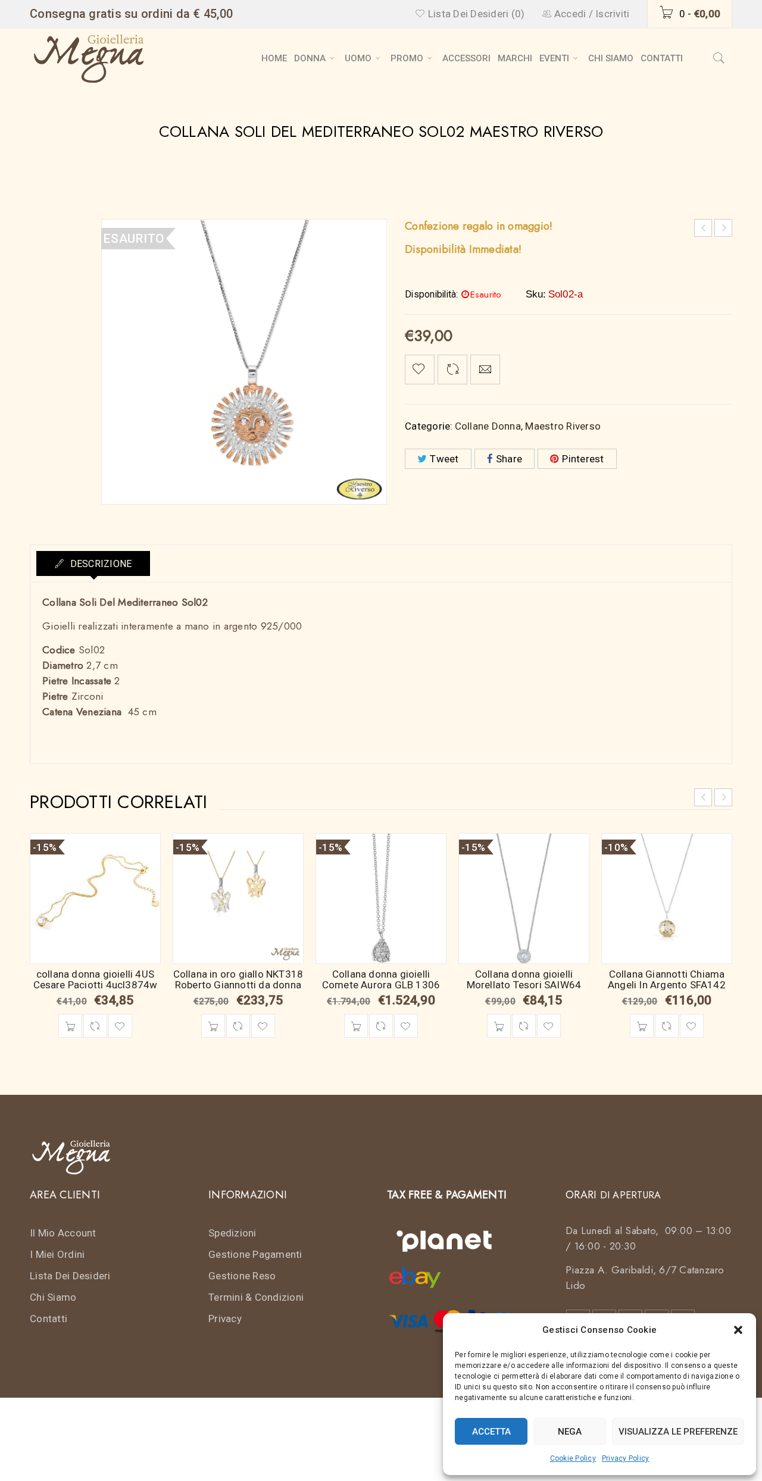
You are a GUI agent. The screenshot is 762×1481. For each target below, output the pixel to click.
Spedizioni (232, 1233)
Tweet (444, 459)
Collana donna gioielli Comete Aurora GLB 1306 (381, 979)
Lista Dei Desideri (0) (475, 14)
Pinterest (583, 459)
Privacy (225, 1319)
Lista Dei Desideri (70, 1276)
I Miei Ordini (57, 1254)
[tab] (93, 563)
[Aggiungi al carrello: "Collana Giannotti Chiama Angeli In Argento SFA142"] (642, 1026)
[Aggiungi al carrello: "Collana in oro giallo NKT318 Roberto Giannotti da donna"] (213, 1026)
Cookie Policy (573, 1458)
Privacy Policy (625, 1458)
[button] (738, 1330)
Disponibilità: (431, 294)
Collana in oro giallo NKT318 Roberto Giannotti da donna (238, 979)
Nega (570, 1431)
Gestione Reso (242, 1276)
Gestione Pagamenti (255, 1254)
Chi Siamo (53, 1297)
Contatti (48, 1319)
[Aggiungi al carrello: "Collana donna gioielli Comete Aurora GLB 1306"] (356, 1026)
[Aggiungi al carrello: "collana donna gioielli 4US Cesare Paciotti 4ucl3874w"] (70, 1026)
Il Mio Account (63, 1233)
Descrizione (99, 563)
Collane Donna (488, 426)
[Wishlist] (420, 369)
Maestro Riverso (563, 426)
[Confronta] (95, 1026)
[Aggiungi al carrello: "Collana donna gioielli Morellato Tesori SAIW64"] (499, 1026)
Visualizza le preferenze (678, 1431)
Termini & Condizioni (256, 1297)
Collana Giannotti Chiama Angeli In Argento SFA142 (667, 979)
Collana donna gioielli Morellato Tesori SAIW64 (524, 979)
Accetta (491, 1431)
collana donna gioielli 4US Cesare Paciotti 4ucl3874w (95, 979)
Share (509, 459)
